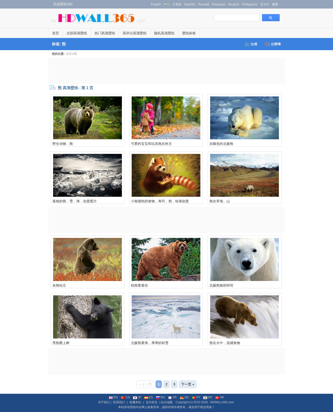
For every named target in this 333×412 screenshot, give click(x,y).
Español (189, 4)
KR (210, 397)
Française (218, 4)
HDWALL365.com (222, 402)
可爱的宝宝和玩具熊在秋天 (151, 144)
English (156, 4)
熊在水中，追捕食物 (224, 343)
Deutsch (233, 4)
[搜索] (271, 17)
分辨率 (276, 44)
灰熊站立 (59, 285)
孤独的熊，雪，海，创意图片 (74, 201)
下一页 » (187, 384)
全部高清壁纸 (77, 33)
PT (198, 397)
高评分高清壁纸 (135, 33)
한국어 (264, 4)
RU (163, 397)
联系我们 (119, 402)
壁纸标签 (189, 33)
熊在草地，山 (219, 201)
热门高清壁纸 (105, 33)
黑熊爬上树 (60, 343)
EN (116, 397)
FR (175, 397)
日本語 (177, 4)
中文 (167, 4)
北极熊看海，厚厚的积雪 (149, 343)
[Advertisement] (166, 71)
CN (128, 397)
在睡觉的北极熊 (221, 144)
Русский (203, 4)
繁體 (275, 4)
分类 (254, 44)
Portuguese (249, 4)
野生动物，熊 (62, 144)
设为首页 (151, 402)
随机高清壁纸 (164, 33)
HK (222, 397)
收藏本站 (135, 402)
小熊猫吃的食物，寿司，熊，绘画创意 (160, 201)
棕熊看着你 (139, 285)
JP (139, 397)
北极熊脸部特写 (221, 285)
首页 (55, 33)
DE (187, 397)
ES (151, 397)
